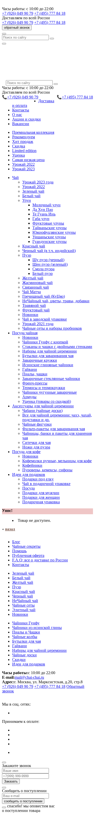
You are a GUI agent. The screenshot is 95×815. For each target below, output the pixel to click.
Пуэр (16, 587)
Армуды (29, 397)
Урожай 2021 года (37, 324)
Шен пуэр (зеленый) (50, 264)
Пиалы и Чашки (26, 632)
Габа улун (40, 219)
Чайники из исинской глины (37, 627)
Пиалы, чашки (34, 374)
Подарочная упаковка (41, 502)
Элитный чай (23, 610)
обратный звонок (17, 27)
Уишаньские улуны (49, 237)
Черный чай (22, 596)
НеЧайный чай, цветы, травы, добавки (55, 301)
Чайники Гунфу (26, 623)
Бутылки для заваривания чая (47, 356)
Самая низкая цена (28, 160)
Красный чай (33, 246)
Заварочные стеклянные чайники (51, 378)
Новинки (30, 314)
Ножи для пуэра (36, 447)
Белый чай (31, 196)
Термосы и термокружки (43, 388)
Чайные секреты (26, 546)
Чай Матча (31, 292)
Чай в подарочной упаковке (46, 483)
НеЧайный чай (25, 600)
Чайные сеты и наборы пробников (52, 328)
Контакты (20, 110)
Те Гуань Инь (43, 214)
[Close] (4, 762)
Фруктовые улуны (48, 223)
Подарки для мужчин (40, 493)
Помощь (19, 551)
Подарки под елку (38, 479)
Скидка (18, 146)
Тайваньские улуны (49, 228)
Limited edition (24, 150)
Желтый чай (32, 278)
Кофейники (32, 465)
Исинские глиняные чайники (47, 365)
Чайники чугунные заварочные (49, 392)
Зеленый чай (33, 191)
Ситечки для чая (36, 442)
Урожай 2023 (23, 169)
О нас (17, 114)
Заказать (11, 781)
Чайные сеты (23, 605)
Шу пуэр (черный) (48, 260)
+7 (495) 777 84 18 (49, 13)
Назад (10, 529)
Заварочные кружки (39, 360)
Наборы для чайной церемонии (49, 351)
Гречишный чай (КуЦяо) (43, 296)
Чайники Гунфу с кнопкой (45, 342)
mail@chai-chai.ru (29, 677)
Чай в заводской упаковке (44, 319)
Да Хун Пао (42, 209)
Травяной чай (34, 305)
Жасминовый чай (37, 282)
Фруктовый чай (36, 310)
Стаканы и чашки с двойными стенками (57, 346)
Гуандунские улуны (49, 241)
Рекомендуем (23, 137)
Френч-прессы (34, 383)
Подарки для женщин (41, 497)
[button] (15, 177)
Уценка (18, 155)
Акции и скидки (26, 119)
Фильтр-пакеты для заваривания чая (53, 429)
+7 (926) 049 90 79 (17, 13)
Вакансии (20, 124)
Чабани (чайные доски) (42, 410)
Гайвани (29, 369)
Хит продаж (22, 141)
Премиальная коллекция (33, 132)
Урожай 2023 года (37, 182)
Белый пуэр (42, 273)
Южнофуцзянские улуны (54, 232)
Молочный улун (46, 205)
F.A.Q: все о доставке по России (40, 560)
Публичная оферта (28, 555)
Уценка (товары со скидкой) (46, 401)
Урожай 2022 (23, 164)
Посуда (28, 488)
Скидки (19, 659)
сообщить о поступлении (23, 801)
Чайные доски (24, 655)
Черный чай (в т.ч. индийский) (49, 250)
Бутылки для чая (26, 641)
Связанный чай (35, 287)
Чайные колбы (24, 637)
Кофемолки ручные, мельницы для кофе (57, 461)
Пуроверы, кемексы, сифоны (47, 470)
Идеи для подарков (28, 664)
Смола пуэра (43, 269)
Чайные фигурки (37, 424)
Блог (16, 542)
